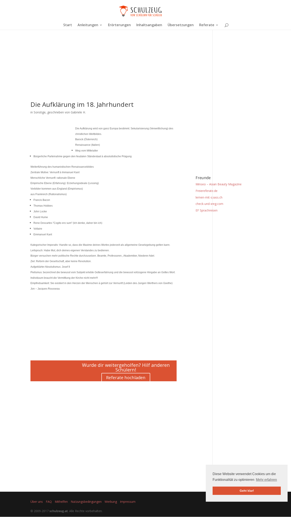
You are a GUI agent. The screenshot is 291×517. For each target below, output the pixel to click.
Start (67, 25)
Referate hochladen (126, 377)
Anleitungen (88, 25)
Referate (206, 25)
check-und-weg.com (209, 204)
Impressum (127, 502)
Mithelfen (61, 502)
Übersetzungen (181, 25)
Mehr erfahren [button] (266, 479)
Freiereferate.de (207, 191)
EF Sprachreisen (207, 210)
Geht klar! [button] (247, 490)
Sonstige (40, 112)
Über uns (36, 502)
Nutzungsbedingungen (86, 502)
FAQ (49, 502)
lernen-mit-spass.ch (209, 197)
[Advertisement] (103, 71)
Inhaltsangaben (149, 25)
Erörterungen (119, 25)
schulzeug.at (58, 511)
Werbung (111, 502)
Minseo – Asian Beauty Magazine (219, 184)
